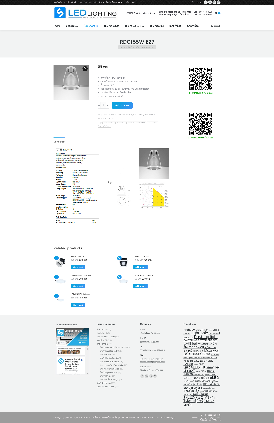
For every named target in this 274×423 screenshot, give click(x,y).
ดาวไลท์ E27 (138, 115)
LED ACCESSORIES (105, 387)
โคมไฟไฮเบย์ (199, 394)
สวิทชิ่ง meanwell (200, 345)
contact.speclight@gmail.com (152, 362)
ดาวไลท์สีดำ (204, 344)
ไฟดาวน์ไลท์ (121, 123)
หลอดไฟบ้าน (194, 387)
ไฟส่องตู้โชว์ (193, 401)
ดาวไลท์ (131, 123)
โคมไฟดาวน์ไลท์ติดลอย (109, 362)
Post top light (206, 336)
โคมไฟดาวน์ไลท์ (109, 123)
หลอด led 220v (191, 361)
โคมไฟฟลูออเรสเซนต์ (108, 372)
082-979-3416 (159, 350)
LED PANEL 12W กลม (143, 275)
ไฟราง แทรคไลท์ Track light (111, 365)
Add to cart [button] (78, 267)
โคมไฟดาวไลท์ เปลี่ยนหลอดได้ (119, 115)
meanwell (214, 333)
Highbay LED (193, 329)
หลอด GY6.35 (197, 358)
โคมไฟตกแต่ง (102, 330)
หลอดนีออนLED (206, 377)
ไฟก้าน (212, 397)
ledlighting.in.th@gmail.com (151, 359)
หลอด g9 (187, 358)
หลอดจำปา (209, 374)
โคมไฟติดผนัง (105, 376)
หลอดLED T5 (198, 364)
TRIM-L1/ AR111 (141, 256)
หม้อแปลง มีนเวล (197, 354)
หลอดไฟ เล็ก (191, 390)
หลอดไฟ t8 (211, 384)
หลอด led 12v (210, 357)
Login (198, 2)
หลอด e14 (215, 355)
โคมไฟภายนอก (103, 383)
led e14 (205, 330)
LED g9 (212, 330)
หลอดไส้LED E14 (207, 391)
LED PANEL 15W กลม (81, 275)
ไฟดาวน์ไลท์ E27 (104, 126)
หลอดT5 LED (198, 374)
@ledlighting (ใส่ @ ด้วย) (150, 333)
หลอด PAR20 (201, 371)
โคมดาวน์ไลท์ (152, 123)
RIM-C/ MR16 (77, 256)
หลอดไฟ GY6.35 (211, 381)
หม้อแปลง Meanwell (203, 351)
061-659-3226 (145, 350)
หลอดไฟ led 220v (193, 384)
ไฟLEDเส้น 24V (195, 397)
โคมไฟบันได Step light (109, 379)
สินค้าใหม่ (101, 333)
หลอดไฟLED (102, 340)
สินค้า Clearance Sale (106, 337)
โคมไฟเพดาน (105, 355)
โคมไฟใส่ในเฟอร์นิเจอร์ (109, 369)
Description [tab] (59, 141)
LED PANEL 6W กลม (80, 294)
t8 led (192, 343)
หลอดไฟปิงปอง (210, 388)
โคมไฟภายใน (150, 115)
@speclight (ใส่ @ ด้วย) (149, 342)
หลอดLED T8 (194, 367)
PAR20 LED (188, 337)
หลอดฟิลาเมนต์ (189, 381)
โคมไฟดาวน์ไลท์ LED (109, 351)
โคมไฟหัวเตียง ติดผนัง (109, 358)
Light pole (199, 333)
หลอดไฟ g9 (199, 381)
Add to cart (122, 105)
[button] (85, 68)
